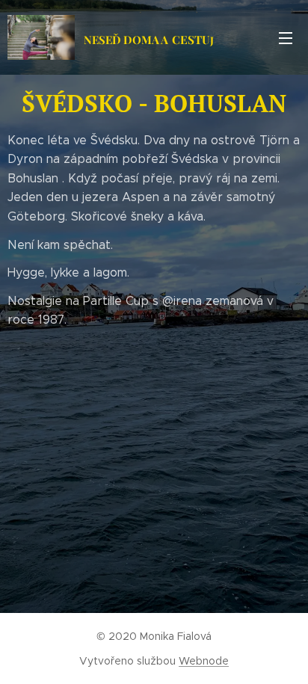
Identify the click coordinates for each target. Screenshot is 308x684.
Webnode (204, 661)
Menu (286, 37)
